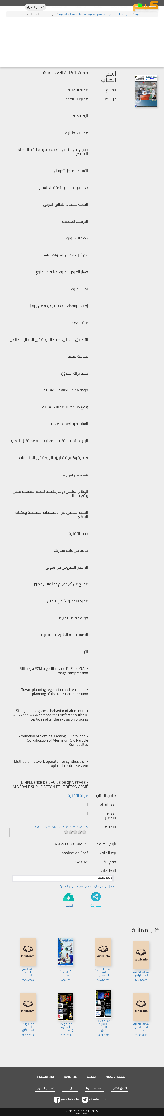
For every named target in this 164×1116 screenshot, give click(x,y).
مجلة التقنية (67, 14)
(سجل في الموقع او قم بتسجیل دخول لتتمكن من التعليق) (87, 886)
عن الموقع (80, 6)
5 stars (84, 831)
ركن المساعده (45, 1077)
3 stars (75, 831)
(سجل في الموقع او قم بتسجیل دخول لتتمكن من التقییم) (61, 826)
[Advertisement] (82, 42)
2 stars (70, 831)
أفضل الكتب (119, 1088)
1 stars (66, 831)
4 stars (79, 831)
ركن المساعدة (59, 6)
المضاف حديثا (94, 1088)
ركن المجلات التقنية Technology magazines (105, 14)
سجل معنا (70, 1088)
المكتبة (98, 6)
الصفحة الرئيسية (119, 6)
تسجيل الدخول (35, 7)
